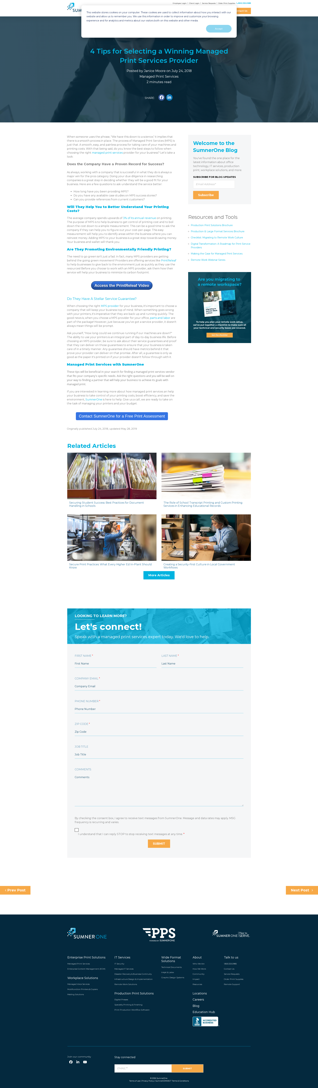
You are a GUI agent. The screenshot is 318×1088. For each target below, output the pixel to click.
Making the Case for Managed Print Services (216, 253)
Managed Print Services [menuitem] (78, 963)
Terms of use (134, 1081)
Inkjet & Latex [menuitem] (167, 972)
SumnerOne (93, 399)
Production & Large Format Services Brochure (217, 231)
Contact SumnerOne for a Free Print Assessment (122, 416)
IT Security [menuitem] (119, 963)
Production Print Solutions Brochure (212, 225)
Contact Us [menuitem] (229, 969)
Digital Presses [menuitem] (121, 999)
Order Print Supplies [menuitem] (233, 979)
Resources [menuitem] (197, 984)
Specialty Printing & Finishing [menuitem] (128, 1004)
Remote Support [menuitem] (232, 984)
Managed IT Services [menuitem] (123, 969)
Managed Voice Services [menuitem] (78, 984)
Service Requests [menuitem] (231, 974)
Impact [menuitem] (196, 979)
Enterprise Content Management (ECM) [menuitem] (86, 969)
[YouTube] (85, 1062)
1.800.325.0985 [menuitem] (230, 963)
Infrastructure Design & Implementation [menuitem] (133, 979)
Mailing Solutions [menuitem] (75, 994)
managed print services (107, 152)
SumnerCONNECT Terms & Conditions (172, 1081)
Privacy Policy (148, 1081)
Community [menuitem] (198, 974)
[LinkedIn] (77, 1062)
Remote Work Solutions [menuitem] (125, 984)
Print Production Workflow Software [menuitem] (131, 1010)
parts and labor (160, 317)
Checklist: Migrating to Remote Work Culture (217, 237)
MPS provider (110, 306)
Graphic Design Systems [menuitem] (172, 977)
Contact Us (240, 10)
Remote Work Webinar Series (208, 259)
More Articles (159, 575)
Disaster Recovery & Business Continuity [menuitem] (133, 974)
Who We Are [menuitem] (198, 963)
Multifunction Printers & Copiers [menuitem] (82, 989)
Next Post (300, 890)
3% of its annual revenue (139, 218)
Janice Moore (155, 71)
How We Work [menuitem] (199, 969)
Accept (219, 28)
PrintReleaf (168, 260)
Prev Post (16, 890)
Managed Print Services (159, 76)
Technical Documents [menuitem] (171, 967)
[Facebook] (71, 1062)
